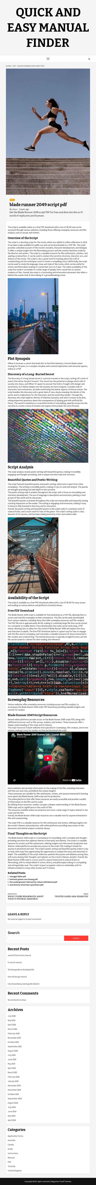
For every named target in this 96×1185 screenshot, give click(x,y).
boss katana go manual (17, 976)
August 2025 (13, 1050)
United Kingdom (15, 1170)
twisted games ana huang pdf (23, 879)
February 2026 (14, 1033)
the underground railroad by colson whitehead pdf (33, 882)
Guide (10, 1149)
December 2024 (14, 1085)
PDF (12, 200)
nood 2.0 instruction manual (19, 955)
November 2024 (14, 1090)
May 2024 (11, 1116)
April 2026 (12, 1024)
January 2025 (13, 1081)
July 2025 (12, 1055)
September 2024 (15, 1098)
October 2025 (13, 1042)
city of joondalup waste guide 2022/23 (23, 984)
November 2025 (14, 1037)
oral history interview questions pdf (26, 884)
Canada (11, 1144)
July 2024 (12, 1107)
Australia (11, 1140)
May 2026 (11, 1020)
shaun (15, 209)
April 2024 (12, 1120)
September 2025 (15, 1046)
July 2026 (12, 1016)
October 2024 (13, 1094)
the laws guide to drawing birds (21, 969)
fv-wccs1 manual (15, 962)
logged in (21, 919)
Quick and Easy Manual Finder (48, 27)
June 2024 (12, 1111)
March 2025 (12, 1072)
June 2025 (12, 1059)
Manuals (11, 1157)
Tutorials (11, 1166)
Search (14, 933)
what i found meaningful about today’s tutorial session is (25, 896)
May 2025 (11, 1063)
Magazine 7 (55, 1181)
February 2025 (14, 1077)
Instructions (13, 1153)
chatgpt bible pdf (17, 876)
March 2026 (12, 1029)
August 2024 (13, 1103)
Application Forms (15, 1136)
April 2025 (12, 1068)
